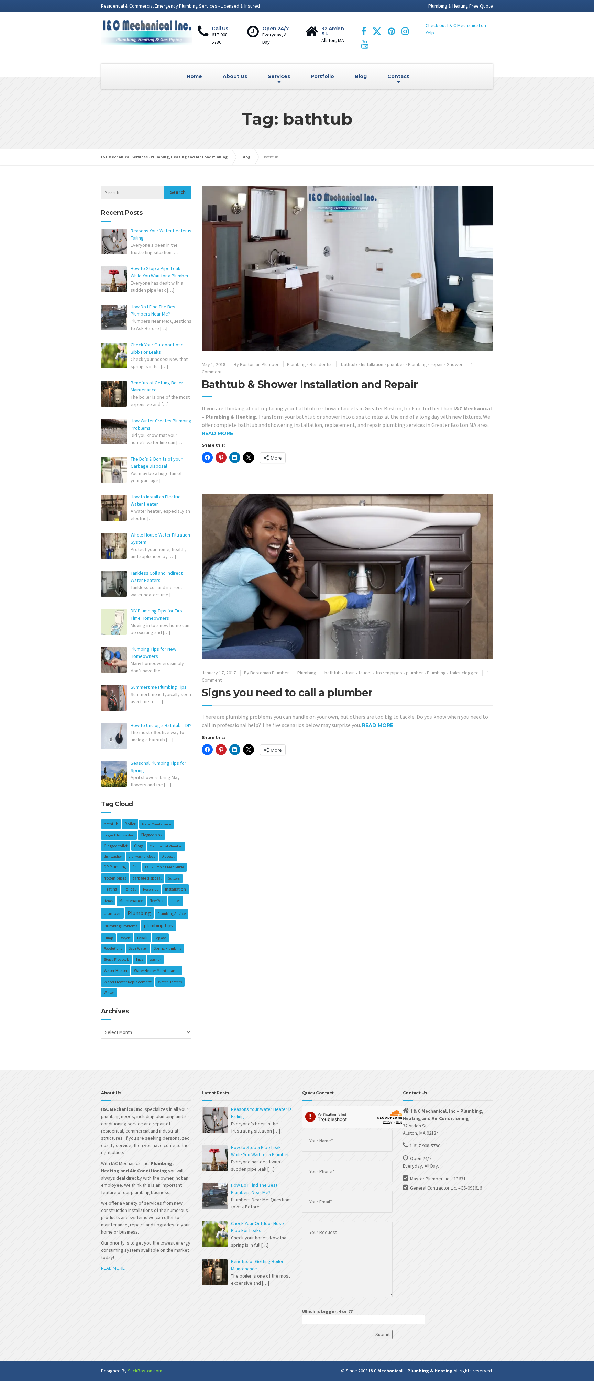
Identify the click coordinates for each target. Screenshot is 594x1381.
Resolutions (113, 948)
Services (279, 76)
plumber (395, 364)
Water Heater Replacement (128, 981)
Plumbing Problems (121, 925)
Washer (155, 959)
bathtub (349, 364)
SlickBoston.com (145, 1371)
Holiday (129, 889)
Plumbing (296, 364)
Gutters (174, 878)
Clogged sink (151, 834)
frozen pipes (389, 673)
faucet (365, 673)
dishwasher (113, 856)
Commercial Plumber (166, 846)
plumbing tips (158, 925)
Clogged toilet (116, 845)
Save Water (138, 948)
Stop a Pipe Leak (116, 959)
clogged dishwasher (119, 835)
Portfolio (322, 76)
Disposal (168, 856)
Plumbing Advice (171, 913)
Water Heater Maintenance (156, 970)
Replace (160, 938)
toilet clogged (464, 673)
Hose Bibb (150, 889)
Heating (110, 889)
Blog (361, 76)
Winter (109, 992)
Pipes (175, 900)
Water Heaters (170, 982)
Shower (455, 364)
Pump (108, 938)
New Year (157, 900)
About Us (235, 76)
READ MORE (113, 1268)
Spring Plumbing (168, 948)
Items (108, 900)
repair (437, 364)
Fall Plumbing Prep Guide (164, 867)
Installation (372, 364)
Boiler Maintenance (156, 824)
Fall (135, 866)
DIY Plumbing (115, 866)
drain (349, 673)
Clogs (138, 845)
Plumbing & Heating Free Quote (460, 6)
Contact (398, 76)
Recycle (125, 938)
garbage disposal (147, 878)
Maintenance (131, 900)
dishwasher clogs (142, 856)
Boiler (130, 823)
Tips (139, 959)
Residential (321, 364)
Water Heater (116, 970)
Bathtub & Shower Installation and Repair (310, 384)
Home (194, 76)
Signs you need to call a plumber (287, 692)
